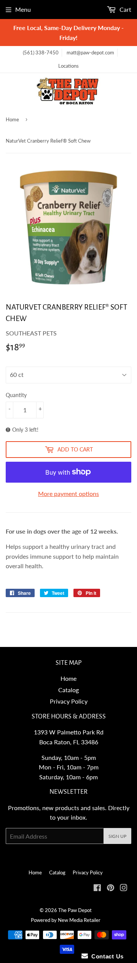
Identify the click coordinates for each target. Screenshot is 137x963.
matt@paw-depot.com (90, 52)
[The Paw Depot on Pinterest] (111, 888)
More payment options (68, 493)
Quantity (16, 395)
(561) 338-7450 (41, 52)
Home (12, 119)
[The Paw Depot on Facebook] (97, 888)
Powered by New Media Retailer (65, 920)
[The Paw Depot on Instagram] (123, 888)
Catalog (68, 689)
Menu (23, 9)
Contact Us (106, 956)
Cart (124, 9)
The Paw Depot (75, 910)
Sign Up (117, 836)
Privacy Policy (69, 701)
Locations (68, 66)
